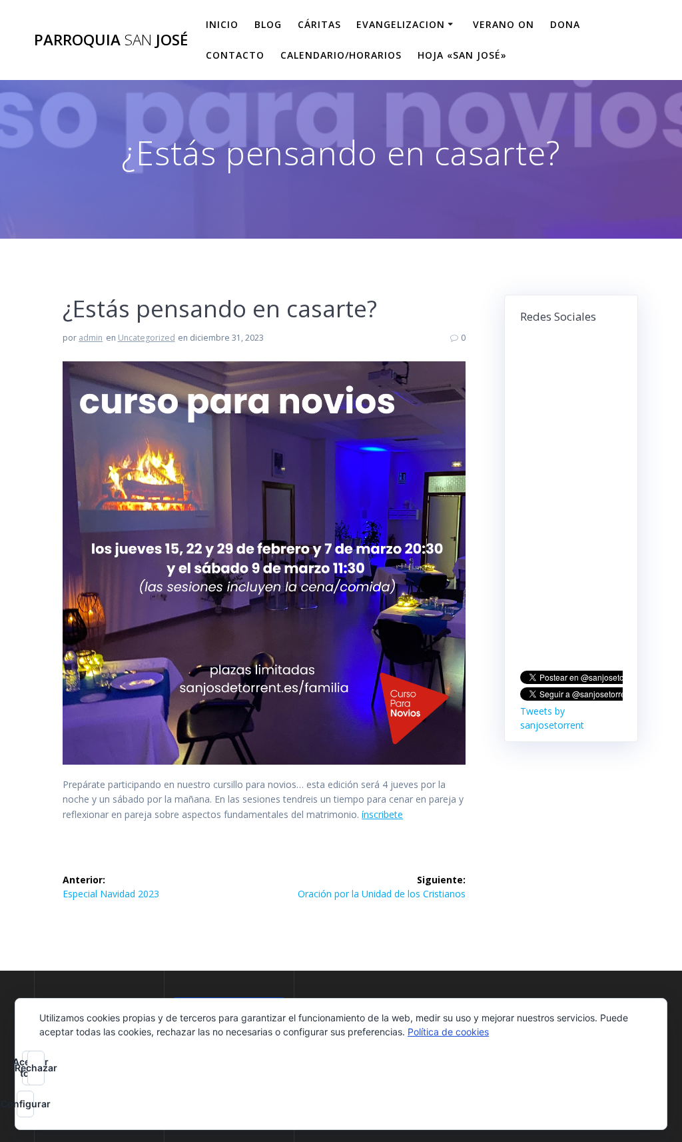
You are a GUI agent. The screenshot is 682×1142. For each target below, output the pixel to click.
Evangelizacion (400, 24)
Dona (565, 24)
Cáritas (319, 24)
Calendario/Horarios (341, 55)
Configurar (25, 1103)
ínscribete (382, 814)
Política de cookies (448, 1031)
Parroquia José (111, 40)
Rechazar (36, 1067)
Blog (268, 24)
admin (91, 337)
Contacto (235, 55)
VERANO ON (503, 24)
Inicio (222, 24)
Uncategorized (146, 337)
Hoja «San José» (462, 55)
